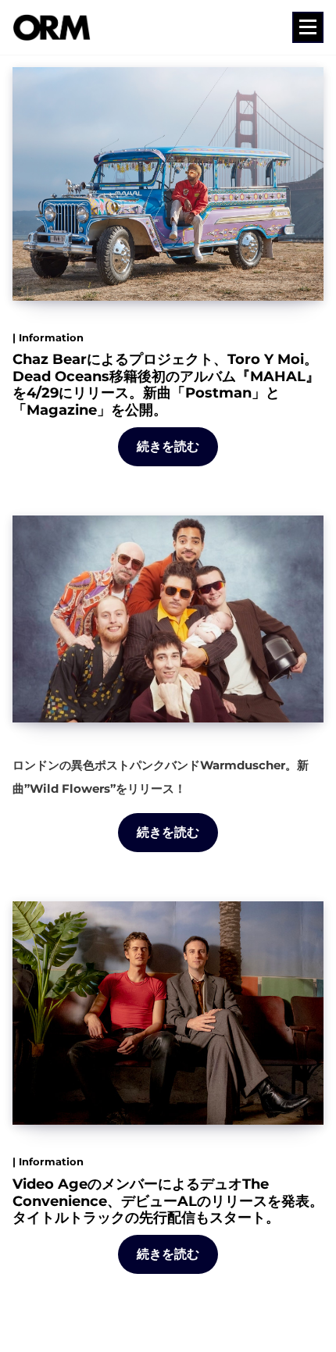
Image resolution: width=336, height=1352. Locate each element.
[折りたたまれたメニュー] (307, 27)
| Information (48, 337)
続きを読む (168, 446)
